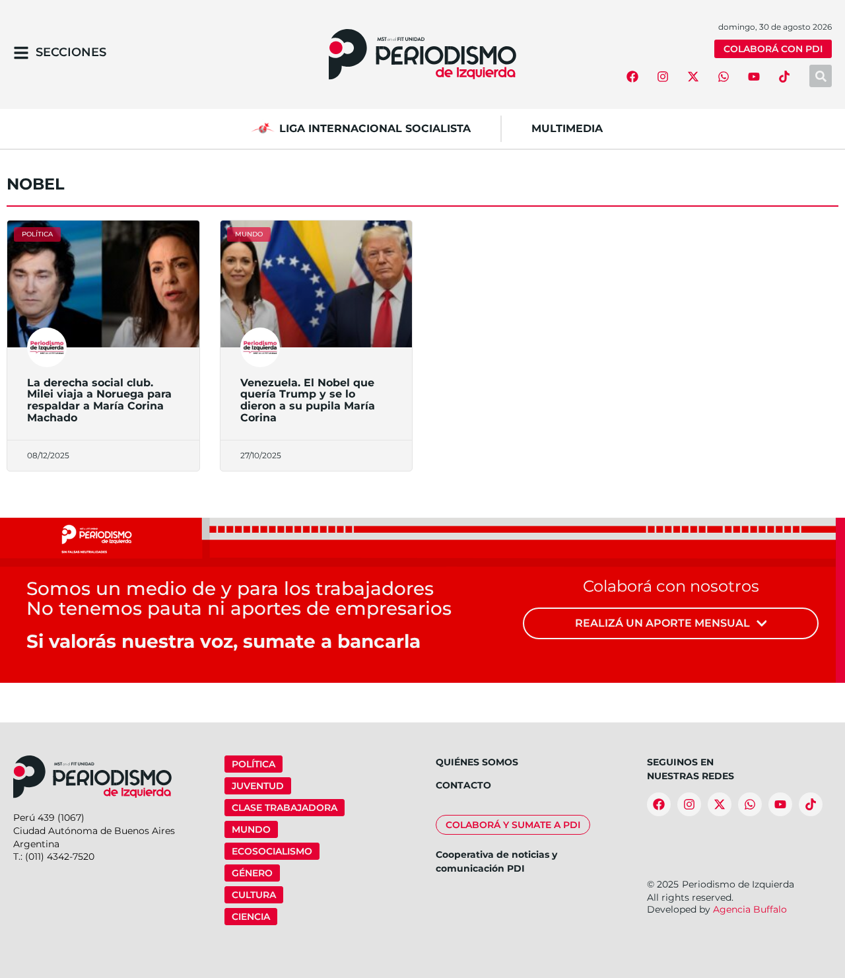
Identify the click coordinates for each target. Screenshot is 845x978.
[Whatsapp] (723, 76)
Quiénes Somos (477, 762)
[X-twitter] (693, 76)
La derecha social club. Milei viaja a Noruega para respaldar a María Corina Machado (99, 400)
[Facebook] (632, 76)
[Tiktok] (784, 76)
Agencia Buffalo (750, 909)
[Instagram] (663, 76)
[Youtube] (754, 76)
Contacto (463, 785)
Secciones (71, 52)
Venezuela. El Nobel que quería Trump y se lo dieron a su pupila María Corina (307, 400)
